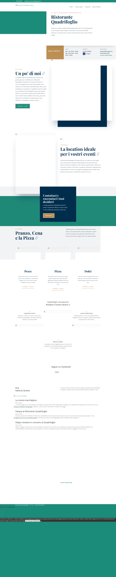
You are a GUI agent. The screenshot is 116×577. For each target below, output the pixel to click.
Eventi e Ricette (96, 7)
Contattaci (48, 215)
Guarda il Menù (22, 106)
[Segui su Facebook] (84, 53)
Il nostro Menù (79, 7)
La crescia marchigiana (26, 400)
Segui (88, 53)
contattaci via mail (24, 450)
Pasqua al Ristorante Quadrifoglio (31, 411)
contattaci (58, 351)
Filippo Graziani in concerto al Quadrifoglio (35, 422)
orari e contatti (54, 51)
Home (71, 7)
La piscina (87, 7)
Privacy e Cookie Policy (33, 521)
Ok (26, 521)
